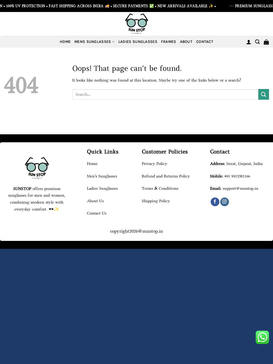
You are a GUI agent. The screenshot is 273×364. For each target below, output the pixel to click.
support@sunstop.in (240, 188)
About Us (95, 200)
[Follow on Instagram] (224, 202)
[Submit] (263, 94)
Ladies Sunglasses (137, 41)
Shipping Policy (156, 200)
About (186, 41)
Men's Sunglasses (102, 176)
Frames (168, 41)
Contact (204, 41)
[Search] (257, 42)
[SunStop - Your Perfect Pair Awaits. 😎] (136, 24)
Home (65, 41)
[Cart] (266, 42)
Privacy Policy (154, 163)
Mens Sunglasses (92, 41)
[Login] (248, 42)
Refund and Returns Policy (166, 176)
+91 (237, 176)
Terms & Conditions (160, 188)
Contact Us (96, 213)
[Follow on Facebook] (215, 202)
